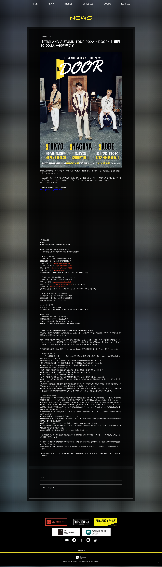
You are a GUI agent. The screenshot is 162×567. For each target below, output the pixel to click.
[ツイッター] (74, 540)
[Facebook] (81, 540)
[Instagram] (95, 540)
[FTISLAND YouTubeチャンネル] (67, 540)
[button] (126, 4)
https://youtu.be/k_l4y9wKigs (51, 190)
